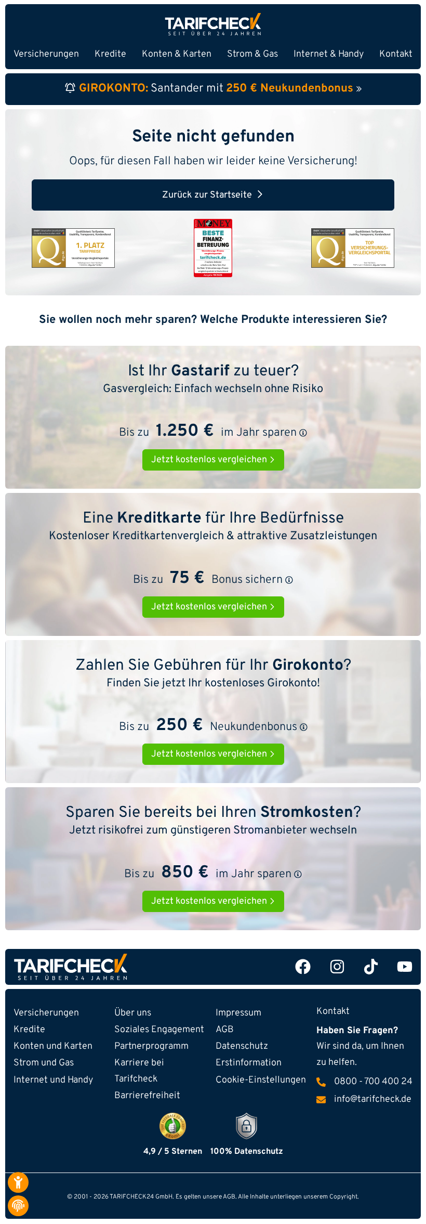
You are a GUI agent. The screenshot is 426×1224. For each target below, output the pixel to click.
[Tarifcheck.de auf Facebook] (303, 967)
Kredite (29, 1030)
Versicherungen (46, 1013)
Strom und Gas (44, 1063)
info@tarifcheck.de (372, 1099)
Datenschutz (242, 1046)
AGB (225, 1030)
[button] (303, 433)
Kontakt (395, 54)
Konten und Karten (53, 1046)
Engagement (159, 1030)
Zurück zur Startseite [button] (207, 195)
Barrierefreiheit (147, 1096)
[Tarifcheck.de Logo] (111, 967)
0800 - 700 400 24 (373, 1082)
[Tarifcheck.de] (213, 24)
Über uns (132, 1013)
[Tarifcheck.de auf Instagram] (337, 967)
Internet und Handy (53, 1080)
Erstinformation (249, 1063)
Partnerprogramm (151, 1046)
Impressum (238, 1013)
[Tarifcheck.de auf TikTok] (371, 967)
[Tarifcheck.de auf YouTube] (404, 967)
